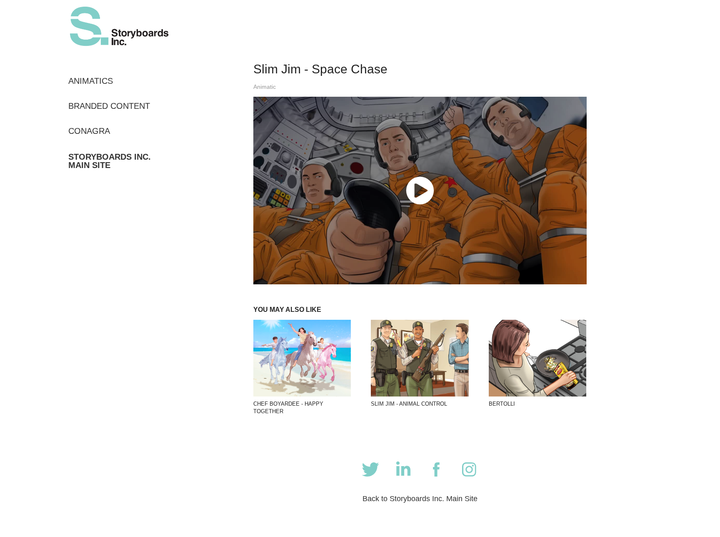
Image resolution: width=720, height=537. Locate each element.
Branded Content (109, 105)
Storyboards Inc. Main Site (109, 161)
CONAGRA (89, 131)
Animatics (90, 80)
